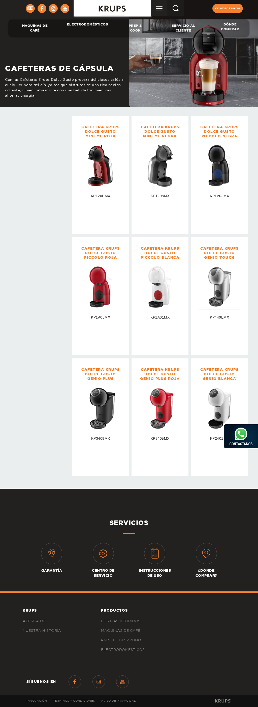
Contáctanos (227, 8)
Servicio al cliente (183, 28)
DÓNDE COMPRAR (230, 26)
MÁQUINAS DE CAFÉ (35, 28)
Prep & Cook (135, 28)
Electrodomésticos (87, 24)
